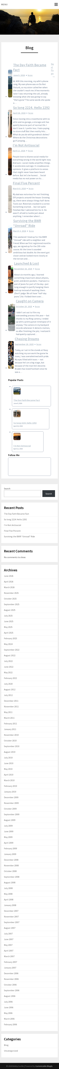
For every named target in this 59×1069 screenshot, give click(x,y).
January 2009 (10, 854)
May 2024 (8, 644)
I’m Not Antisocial (26, 145)
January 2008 (10, 905)
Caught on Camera (30, 301)
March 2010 (9, 780)
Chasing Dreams (27, 339)
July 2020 (8, 683)
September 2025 (11, 604)
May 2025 (8, 627)
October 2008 (10, 871)
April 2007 (8, 950)
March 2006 (9, 1018)
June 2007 (8, 939)
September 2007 (11, 922)
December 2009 (11, 797)
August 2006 (9, 996)
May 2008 (8, 893)
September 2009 (11, 814)
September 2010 (11, 746)
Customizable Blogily (44, 1066)
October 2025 (10, 598)
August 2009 (9, 820)
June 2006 (8, 1007)
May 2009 (8, 837)
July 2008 (8, 888)
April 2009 (8, 842)
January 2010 (10, 791)
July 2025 (8, 615)
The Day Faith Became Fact (29, 67)
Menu (4, 4)
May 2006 (8, 1013)
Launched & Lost (26, 263)
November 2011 (11, 706)
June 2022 (8, 666)
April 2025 (8, 632)
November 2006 (11, 979)
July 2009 (8, 825)
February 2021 (10, 678)
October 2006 (10, 984)
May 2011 (8, 712)
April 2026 (8, 581)
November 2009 (11, 803)
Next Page (53, 70)
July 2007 (8, 933)
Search (7, 488)
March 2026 (9, 587)
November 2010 (11, 734)
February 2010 (10, 786)
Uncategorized (11, 1050)
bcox (30, 75)
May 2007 (8, 945)
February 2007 (10, 962)
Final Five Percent (26, 183)
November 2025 (11, 593)
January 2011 (10, 729)
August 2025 (9, 610)
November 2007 (11, 916)
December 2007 (11, 910)
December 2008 (11, 859)
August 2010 (9, 752)
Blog (6, 1045)
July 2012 (8, 695)
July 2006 (8, 1001)
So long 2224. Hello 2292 (31, 107)
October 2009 (10, 808)
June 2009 (8, 831)
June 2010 (8, 763)
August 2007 (9, 928)
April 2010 (8, 774)
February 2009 (10, 848)
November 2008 (11, 865)
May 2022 (8, 672)
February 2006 (10, 1024)
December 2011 (11, 700)
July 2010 (8, 757)
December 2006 (11, 973)
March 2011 (9, 717)
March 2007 (9, 956)
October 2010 (10, 740)
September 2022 (11, 649)
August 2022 (9, 655)
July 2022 (8, 661)
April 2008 (8, 899)
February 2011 (10, 723)
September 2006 (11, 990)
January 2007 (10, 967)
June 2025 (8, 621)
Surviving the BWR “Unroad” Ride (27, 223)
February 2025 (10, 638)
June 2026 (8, 576)
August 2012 (9, 689)
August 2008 (9, 882)
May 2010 (8, 769)
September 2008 (11, 876)
